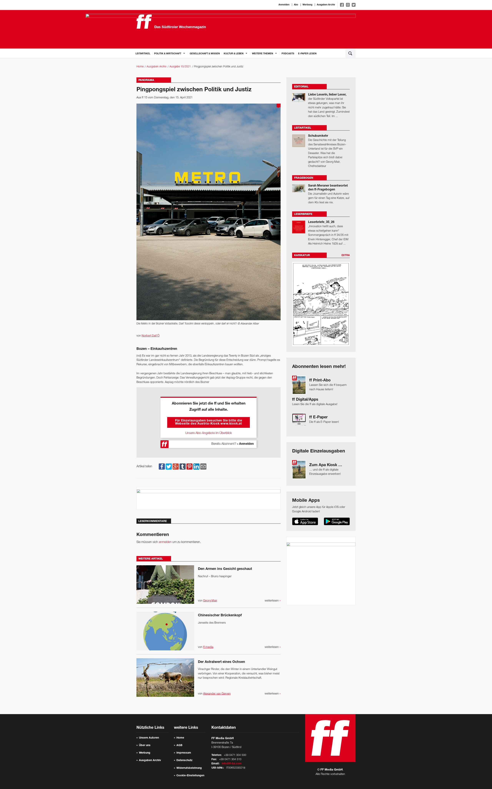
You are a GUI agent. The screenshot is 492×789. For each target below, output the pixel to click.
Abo (296, 5)
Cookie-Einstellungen (190, 775)
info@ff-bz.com (232, 763)
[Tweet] (169, 466)
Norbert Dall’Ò (151, 335)
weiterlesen (273, 600)
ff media (208, 647)
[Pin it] (189, 466)
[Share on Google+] (176, 466)
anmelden (165, 542)
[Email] (203, 466)
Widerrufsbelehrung (189, 768)
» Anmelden (245, 444)
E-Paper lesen (307, 54)
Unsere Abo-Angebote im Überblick (208, 433)
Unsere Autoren (149, 738)
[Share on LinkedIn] (196, 466)
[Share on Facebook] (162, 466)
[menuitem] (143, 53)
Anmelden (283, 5)
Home (140, 66)
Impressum (183, 753)
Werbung (307, 5)
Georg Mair (210, 600)
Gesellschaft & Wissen (205, 54)
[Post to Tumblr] (183, 466)
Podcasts (288, 54)
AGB (179, 745)
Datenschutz (184, 760)
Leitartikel (142, 54)
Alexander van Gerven (217, 693)
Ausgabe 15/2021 (180, 66)
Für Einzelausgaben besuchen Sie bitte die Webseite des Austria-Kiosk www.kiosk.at (208, 422)
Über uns (144, 745)
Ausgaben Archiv (326, 5)
